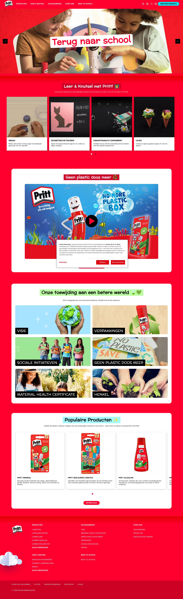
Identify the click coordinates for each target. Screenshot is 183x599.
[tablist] (91, 67)
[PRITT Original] (39, 460)
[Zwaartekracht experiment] (112, 124)
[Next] (177, 41)
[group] (91, 41)
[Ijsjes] (154, 124)
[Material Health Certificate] (53, 383)
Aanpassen (63, 262)
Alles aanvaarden (118, 262)
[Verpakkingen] (130, 319)
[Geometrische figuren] (69, 124)
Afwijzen (103, 262)
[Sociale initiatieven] (53, 351)
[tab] (91, 67)
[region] (92, 254)
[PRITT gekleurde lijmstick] (90, 460)
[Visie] (53, 319)
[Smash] (27, 124)
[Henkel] (130, 383)
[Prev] (5, 41)
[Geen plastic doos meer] (130, 351)
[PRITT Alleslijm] (141, 460)
